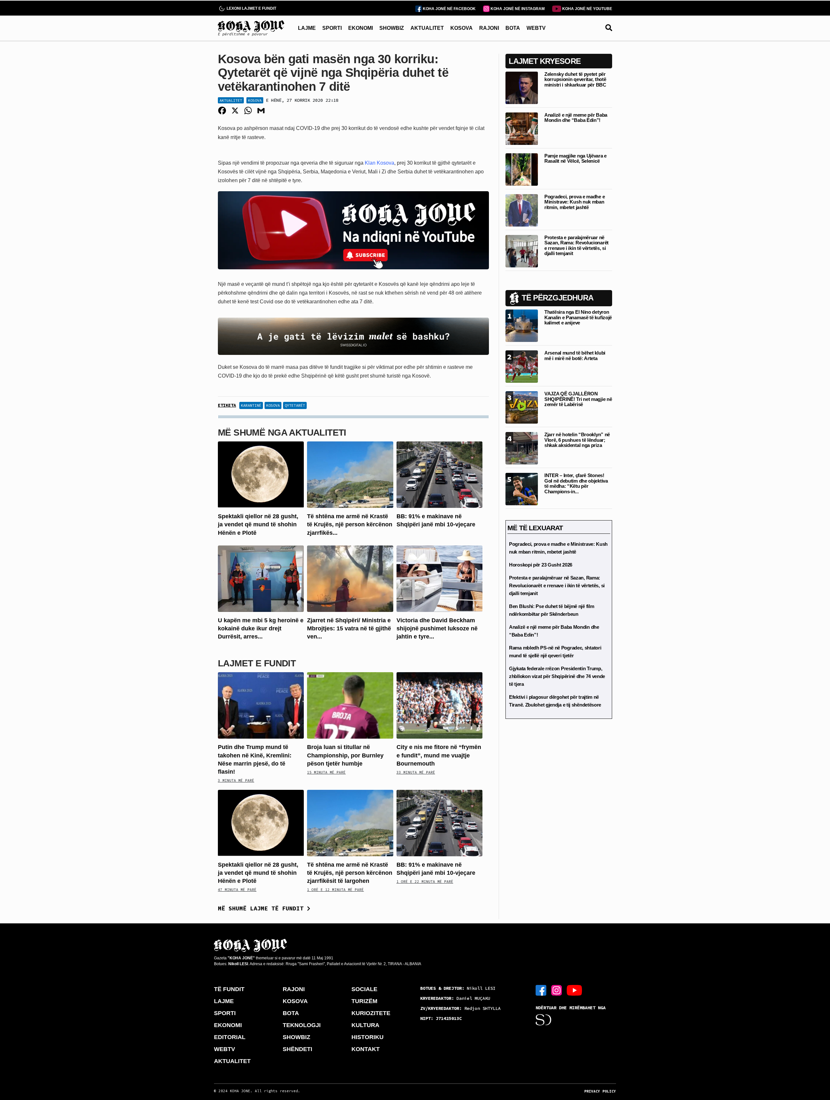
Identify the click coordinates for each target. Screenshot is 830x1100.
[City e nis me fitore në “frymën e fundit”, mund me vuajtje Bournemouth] (439, 705)
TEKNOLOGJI (302, 1025)
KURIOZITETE (370, 1013)
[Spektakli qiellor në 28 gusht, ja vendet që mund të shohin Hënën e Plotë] (261, 474)
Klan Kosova (379, 163)
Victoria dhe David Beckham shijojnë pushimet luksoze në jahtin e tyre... (437, 628)
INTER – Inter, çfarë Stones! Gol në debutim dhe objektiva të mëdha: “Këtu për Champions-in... (576, 483)
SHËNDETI (297, 1049)
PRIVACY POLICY (600, 1091)
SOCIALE (364, 989)
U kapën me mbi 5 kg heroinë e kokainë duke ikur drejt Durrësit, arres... (260, 628)
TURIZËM (364, 1001)
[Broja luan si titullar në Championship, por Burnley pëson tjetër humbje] (350, 705)
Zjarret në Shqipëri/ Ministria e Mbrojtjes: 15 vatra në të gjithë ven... (349, 628)
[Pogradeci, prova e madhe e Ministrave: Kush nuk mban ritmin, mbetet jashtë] (521, 210)
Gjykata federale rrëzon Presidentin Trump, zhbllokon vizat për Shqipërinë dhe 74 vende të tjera (557, 676)
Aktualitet (230, 100)
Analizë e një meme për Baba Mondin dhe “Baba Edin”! (575, 117)
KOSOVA (461, 28)
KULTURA (365, 1025)
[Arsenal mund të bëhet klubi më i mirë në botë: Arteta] (521, 366)
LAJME (307, 28)
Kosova (255, 100)
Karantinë (251, 405)
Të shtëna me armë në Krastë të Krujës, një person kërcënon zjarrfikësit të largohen (349, 872)
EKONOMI (360, 28)
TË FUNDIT (229, 989)
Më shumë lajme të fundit (262, 908)
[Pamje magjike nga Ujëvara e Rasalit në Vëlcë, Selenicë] (521, 169)
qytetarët (295, 405)
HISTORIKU (367, 1037)
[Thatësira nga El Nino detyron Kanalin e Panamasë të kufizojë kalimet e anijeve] (521, 325)
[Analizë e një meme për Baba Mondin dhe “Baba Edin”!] (521, 128)
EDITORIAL (229, 1037)
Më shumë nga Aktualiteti (282, 432)
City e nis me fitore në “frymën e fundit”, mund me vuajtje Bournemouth (439, 755)
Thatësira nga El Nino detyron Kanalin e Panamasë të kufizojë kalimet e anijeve (578, 317)
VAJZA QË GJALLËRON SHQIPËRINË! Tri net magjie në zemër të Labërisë (578, 399)
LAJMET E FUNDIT (257, 663)
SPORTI (332, 28)
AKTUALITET (427, 28)
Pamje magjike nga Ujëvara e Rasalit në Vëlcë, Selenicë (575, 158)
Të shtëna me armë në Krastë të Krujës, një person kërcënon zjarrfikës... (349, 524)
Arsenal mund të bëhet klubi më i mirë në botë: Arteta (574, 355)
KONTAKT (365, 1049)
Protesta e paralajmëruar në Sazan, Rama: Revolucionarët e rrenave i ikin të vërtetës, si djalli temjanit (576, 245)
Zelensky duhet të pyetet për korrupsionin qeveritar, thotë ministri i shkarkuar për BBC (575, 79)
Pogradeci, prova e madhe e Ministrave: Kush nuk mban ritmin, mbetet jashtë (574, 202)
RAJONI (489, 28)
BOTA (512, 28)
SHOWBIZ (391, 28)
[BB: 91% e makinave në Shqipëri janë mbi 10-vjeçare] (439, 474)
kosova (273, 405)
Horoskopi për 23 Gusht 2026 (540, 565)
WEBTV (536, 28)
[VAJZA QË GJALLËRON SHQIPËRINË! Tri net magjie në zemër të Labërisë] (521, 407)
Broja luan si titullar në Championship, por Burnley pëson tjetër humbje (345, 755)
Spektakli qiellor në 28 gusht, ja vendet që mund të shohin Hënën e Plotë (258, 524)
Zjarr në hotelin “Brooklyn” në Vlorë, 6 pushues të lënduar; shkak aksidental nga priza (577, 440)
